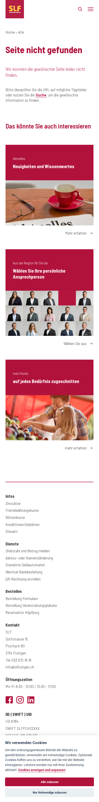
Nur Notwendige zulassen (50, 792)
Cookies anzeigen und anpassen (41, 770)
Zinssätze (13, 503)
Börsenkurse (15, 517)
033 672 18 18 (21, 659)
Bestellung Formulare (22, 598)
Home (10, 32)
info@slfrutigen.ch (20, 666)
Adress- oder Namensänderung (29, 557)
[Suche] (80, 10)
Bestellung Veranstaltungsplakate (31, 605)
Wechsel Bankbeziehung (24, 571)
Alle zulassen (49, 782)
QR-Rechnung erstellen (23, 578)
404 (21, 32)
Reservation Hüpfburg (22, 612)
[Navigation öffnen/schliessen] (90, 9)
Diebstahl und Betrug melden (28, 550)
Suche (41, 94)
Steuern (11, 531)
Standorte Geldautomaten (25, 564)
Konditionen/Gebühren (23, 524)
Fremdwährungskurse (22, 510)
